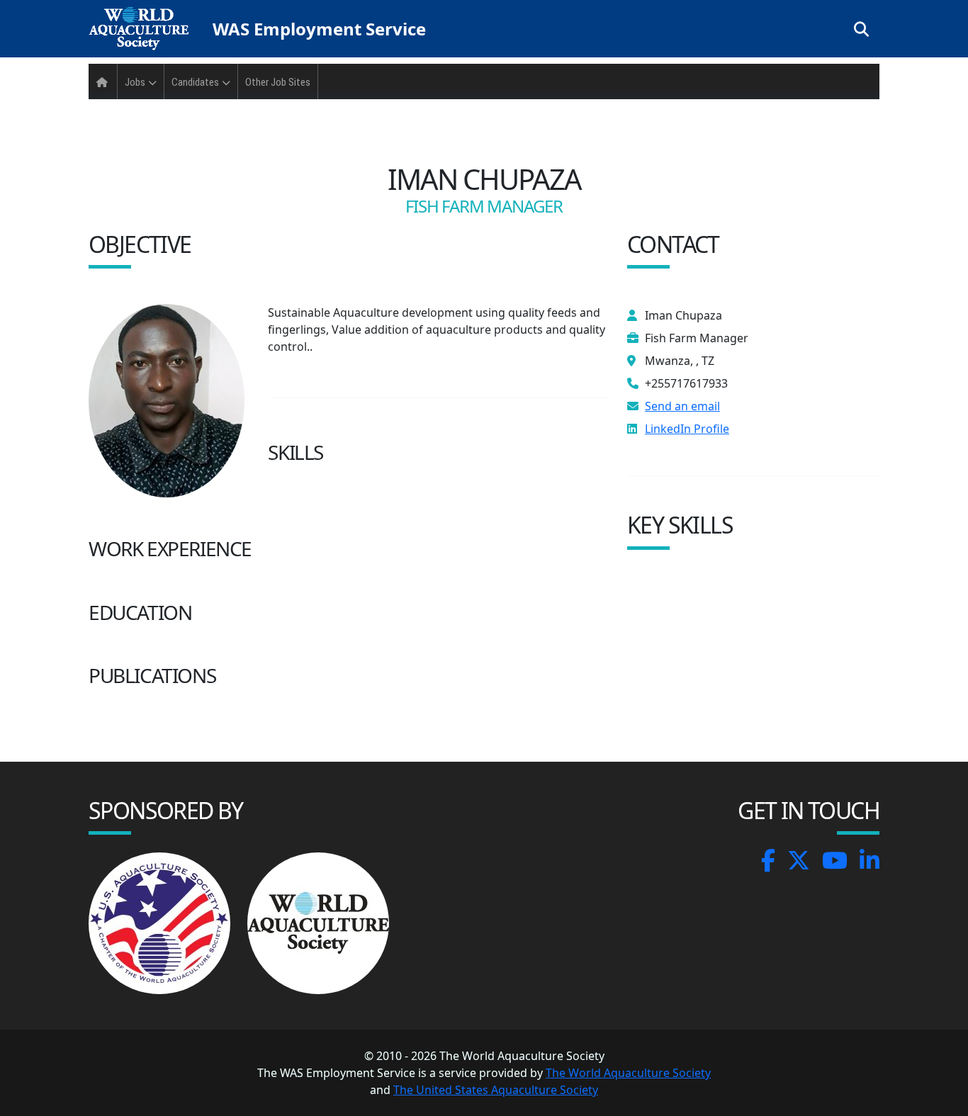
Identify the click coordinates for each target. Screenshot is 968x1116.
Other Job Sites (277, 82)
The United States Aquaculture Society (495, 1090)
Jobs (135, 82)
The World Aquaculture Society (628, 1073)
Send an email (682, 406)
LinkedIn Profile (687, 428)
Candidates (195, 82)
